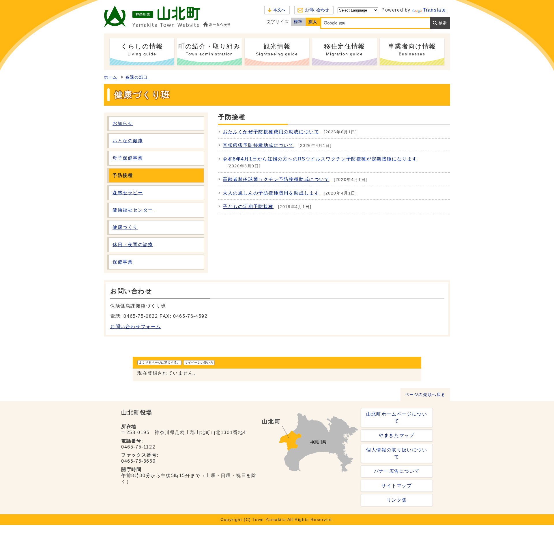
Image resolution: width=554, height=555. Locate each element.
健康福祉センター (133, 210)
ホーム (110, 77)
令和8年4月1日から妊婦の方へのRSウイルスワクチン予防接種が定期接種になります (320, 158)
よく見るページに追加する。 (159, 362)
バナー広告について (397, 471)
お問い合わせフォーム (135, 326)
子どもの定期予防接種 (248, 206)
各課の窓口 (137, 77)
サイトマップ (396, 485)
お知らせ (123, 123)
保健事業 (123, 261)
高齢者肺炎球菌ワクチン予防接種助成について (276, 179)
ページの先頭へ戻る (425, 395)
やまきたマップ (396, 435)
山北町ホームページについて (396, 417)
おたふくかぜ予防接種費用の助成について (271, 131)
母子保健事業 (128, 158)
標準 (298, 21)
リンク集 (397, 500)
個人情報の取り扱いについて (396, 453)
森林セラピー (128, 192)
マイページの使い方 (199, 362)
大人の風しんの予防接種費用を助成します (271, 192)
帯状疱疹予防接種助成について (258, 145)
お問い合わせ (317, 10)
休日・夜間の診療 (133, 244)
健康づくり (125, 227)
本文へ (279, 10)
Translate (434, 10)
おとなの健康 (128, 140)
